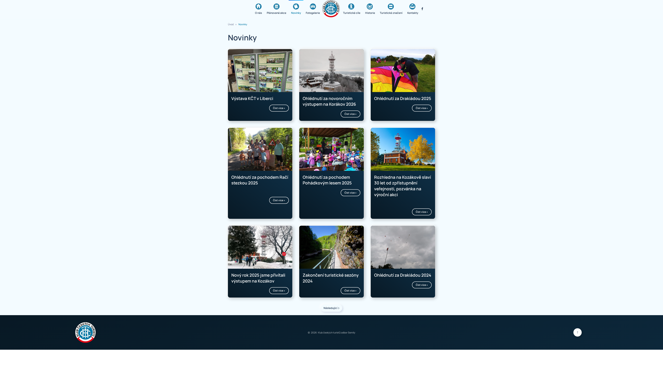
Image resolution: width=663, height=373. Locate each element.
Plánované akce (276, 13)
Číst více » (279, 108)
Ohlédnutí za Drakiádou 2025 (402, 98)
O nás (258, 13)
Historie (370, 13)
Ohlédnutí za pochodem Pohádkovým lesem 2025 (327, 180)
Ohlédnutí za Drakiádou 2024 (402, 275)
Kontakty (412, 13)
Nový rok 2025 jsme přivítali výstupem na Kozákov (258, 278)
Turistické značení (391, 13)
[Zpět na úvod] (331, 8)
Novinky (296, 13)
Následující (330, 308)
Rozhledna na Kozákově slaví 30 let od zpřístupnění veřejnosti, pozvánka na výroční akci (402, 185)
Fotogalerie (313, 13)
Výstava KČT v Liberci (252, 98)
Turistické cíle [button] (351, 13)
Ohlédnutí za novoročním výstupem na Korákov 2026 (329, 101)
